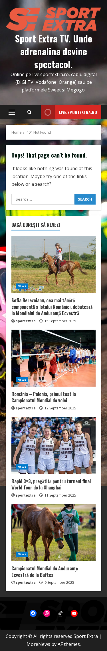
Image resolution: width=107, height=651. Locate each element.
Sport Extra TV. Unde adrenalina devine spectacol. (53, 51)
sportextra (26, 321)
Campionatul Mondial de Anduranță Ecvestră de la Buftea (44, 571)
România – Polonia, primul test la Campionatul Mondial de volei (43, 397)
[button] (12, 112)
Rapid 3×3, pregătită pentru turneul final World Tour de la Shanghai (51, 484)
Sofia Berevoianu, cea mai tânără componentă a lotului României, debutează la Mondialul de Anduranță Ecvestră (51, 307)
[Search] (29, 112)
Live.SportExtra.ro (78, 112)
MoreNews (38, 644)
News (21, 286)
